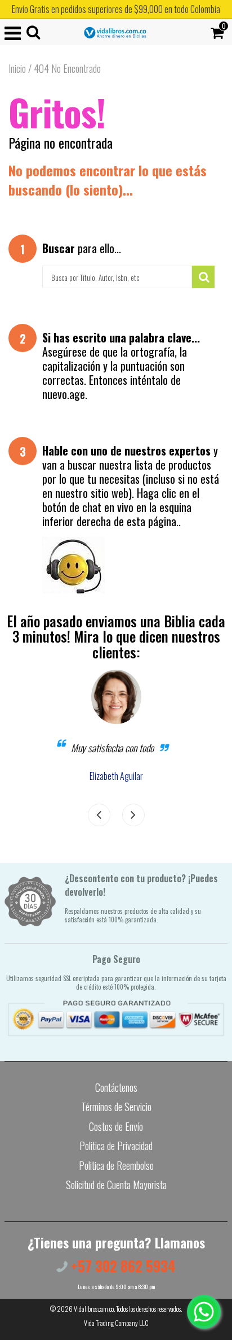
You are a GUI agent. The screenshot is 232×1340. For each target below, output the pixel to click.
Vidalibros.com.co (94, 1308)
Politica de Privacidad (116, 1145)
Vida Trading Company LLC (116, 1323)
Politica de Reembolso (116, 1165)
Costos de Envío (116, 1126)
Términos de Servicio (116, 1106)
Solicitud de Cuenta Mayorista (116, 1184)
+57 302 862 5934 (122, 1265)
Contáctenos (116, 1087)
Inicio (17, 68)
